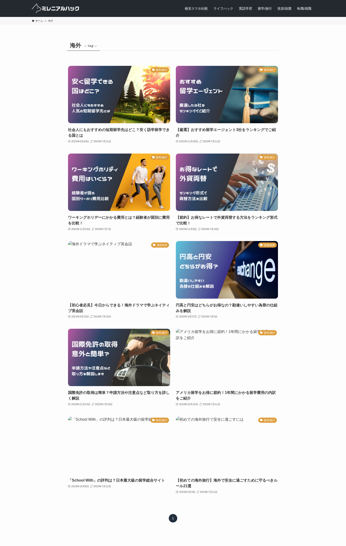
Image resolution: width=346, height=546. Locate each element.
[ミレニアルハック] (56, 8)
